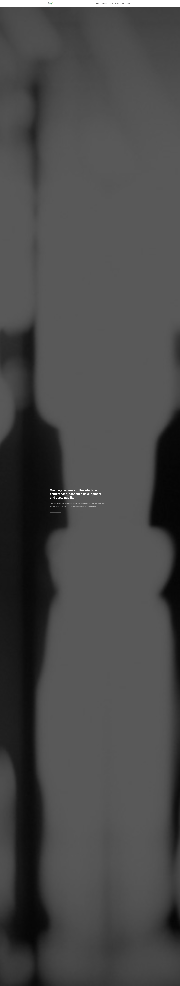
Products (111, 3)
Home (97, 3)
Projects (117, 3)
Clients (123, 3)
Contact (129, 3)
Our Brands (104, 3)
